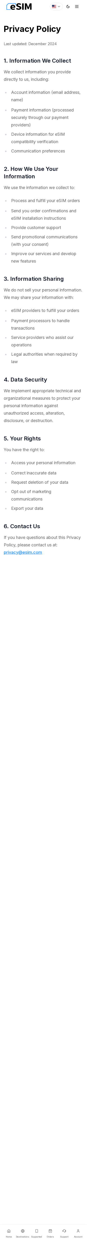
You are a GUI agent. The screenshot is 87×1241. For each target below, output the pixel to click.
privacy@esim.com (23, 552)
